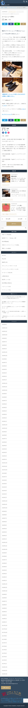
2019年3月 (4, 573)
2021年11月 (4, 466)
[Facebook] (3, 133)
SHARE (11, 24)
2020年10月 (4, 507)
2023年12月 (4, 383)
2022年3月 (4, 452)
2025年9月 (4, 338)
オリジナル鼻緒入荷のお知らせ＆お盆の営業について (13, 296)
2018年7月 (4, 601)
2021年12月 (4, 462)
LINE (17, 24)
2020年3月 (4, 532)
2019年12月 (4, 542)
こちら (23, 109)
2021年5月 (4, 483)
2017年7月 (4, 642)
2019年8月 (4, 556)
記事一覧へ (14, 223)
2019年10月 (4, 549)
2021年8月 (4, 473)
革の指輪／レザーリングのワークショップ (11, 301)
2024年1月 (4, 379)
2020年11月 (4, 504)
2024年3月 (4, 372)
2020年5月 (4, 525)
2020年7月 (4, 518)
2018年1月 (4, 622)
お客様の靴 (4, 276)
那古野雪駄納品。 (6, 241)
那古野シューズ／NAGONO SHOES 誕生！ (11, 311)
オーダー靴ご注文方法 (22, 698)
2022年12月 (4, 424)
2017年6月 (4, 646)
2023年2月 (4, 417)
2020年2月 (4, 535)
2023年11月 (4, 386)
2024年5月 (4, 366)
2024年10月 (4, 355)
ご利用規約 (14, 701)
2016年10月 (4, 673)
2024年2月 (4, 376)
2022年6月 (4, 442)
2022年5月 (4, 445)
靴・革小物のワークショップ (15, 700)
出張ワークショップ (14, 13)
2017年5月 (4, 649)
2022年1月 (4, 459)
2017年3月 (4, 656)
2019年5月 (4, 566)
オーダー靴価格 (5, 700)
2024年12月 (4, 352)
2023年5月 (4, 407)
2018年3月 (4, 615)
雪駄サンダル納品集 (6, 248)
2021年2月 (4, 494)
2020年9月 (4, 511)
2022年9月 (4, 431)
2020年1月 (4, 539)
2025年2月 (4, 348)
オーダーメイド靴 (6, 272)
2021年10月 (4, 469)
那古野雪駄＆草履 (6, 283)
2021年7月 (4, 476)
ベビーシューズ (5, 286)
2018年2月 (4, 618)
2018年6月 (4, 604)
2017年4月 (4, 653)
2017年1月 (4, 663)
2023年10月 (4, 390)
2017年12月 (4, 625)
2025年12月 (4, 327)
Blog (3, 258)
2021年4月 (4, 487)
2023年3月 (4, 414)
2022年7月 (4, 438)
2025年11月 (4, 331)
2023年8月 (4, 397)
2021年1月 (4, 497)
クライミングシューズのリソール (9, 269)
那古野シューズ (5, 279)
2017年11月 (4, 629)
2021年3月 (4, 490)
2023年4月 (4, 411)
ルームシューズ (20, 11)
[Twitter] (6, 133)
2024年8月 (4, 359)
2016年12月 (4, 667)
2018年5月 (4, 608)
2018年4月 (4, 611)
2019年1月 (4, 580)
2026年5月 (4, 324)
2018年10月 (4, 590)
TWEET (5, 24)
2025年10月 (4, 334)
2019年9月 (4, 552)
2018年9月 (4, 594)
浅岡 (6, 19)
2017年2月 (4, 660)
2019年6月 (4, 563)
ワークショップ (12, 11)
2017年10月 (4, 632)
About (5, 698)
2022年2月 (4, 456)
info (3, 255)
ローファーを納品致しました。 (8, 306)
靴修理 (3, 262)
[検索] (26, 228)
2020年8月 (4, 514)
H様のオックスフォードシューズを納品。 (11, 244)
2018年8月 (4, 597)
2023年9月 (4, 393)
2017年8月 (4, 639)
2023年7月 (4, 400)
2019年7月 (4, 559)
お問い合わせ (6, 687)
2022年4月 (4, 449)
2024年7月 (4, 362)
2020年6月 (4, 521)
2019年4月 (4, 570)
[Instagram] (8, 133)
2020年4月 (4, 528)
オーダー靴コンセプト (12, 698)
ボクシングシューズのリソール (8, 265)
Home (2, 698)
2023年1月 (4, 421)
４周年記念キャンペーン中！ (8, 316)
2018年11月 (4, 587)
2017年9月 (4, 635)
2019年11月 (4, 545)
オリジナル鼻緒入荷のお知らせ (10, 298)
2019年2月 (4, 577)
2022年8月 (4, 435)
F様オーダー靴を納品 (6, 234)
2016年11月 (4, 670)
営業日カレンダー (5, 4)
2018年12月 (4, 584)
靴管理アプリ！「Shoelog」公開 (9, 238)
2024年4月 (4, 369)
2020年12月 (4, 501)
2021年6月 (4, 480)
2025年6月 (4, 345)
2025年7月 (4, 341)
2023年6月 (4, 404)
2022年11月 (4, 428)
